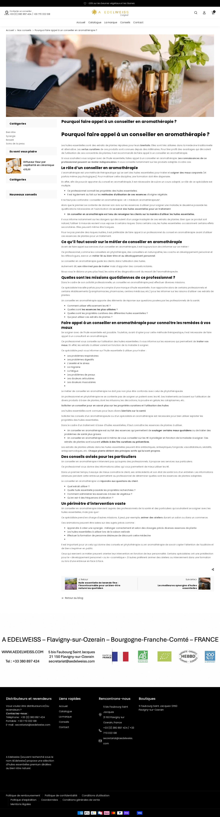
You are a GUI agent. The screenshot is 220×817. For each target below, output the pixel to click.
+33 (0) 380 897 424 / (116, 727)
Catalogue (65, 711)
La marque (65, 716)
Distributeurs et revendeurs (29, 698)
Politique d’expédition (24, 800)
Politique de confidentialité (61, 795)
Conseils (64, 722)
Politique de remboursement (23, 795)
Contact (64, 727)
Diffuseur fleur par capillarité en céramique (38, 164)
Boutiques (147, 698)
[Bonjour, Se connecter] (204, 12)
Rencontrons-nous (115, 698)
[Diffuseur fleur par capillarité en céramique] (13, 166)
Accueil (10, 30)
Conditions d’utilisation (95, 795)
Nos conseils (24, 30)
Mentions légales (21, 804)
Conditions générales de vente (81, 800)
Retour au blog (74, 598)
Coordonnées (49, 800)
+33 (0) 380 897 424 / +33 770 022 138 (30, 14)
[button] (196, 13)
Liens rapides (70, 698)
